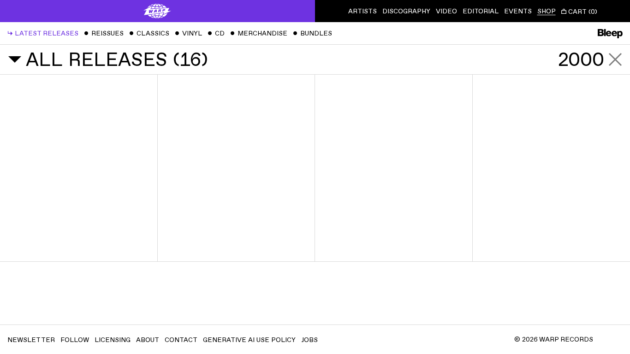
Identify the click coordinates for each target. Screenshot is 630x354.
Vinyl (188, 33)
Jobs (309, 340)
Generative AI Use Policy (249, 340)
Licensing (113, 340)
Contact (181, 340)
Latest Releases (42, 33)
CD (216, 33)
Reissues (104, 33)
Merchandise (258, 33)
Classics (149, 33)
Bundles (312, 33)
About (147, 340)
